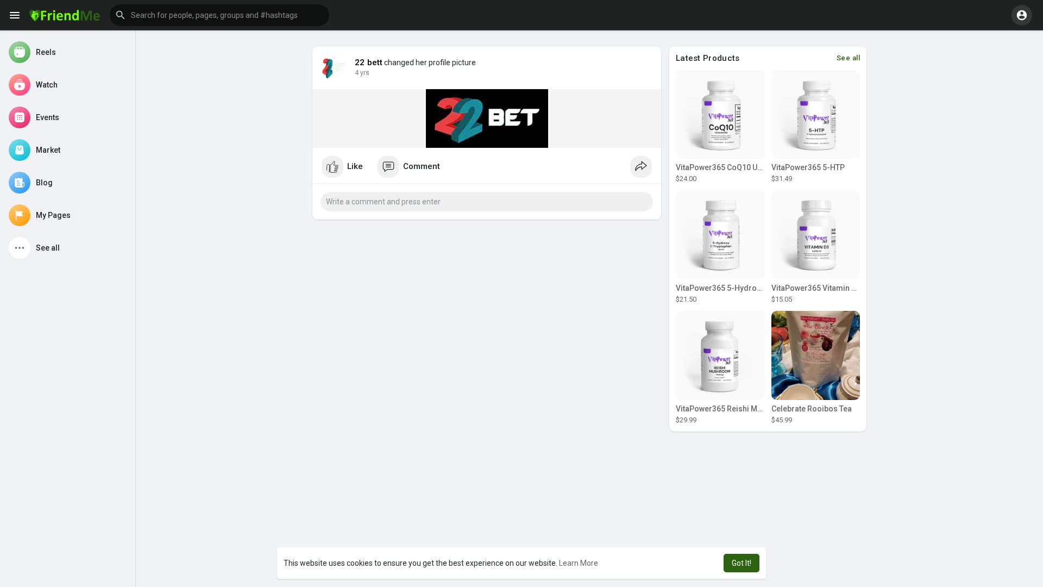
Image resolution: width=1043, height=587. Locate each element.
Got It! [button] (741, 563)
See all (848, 58)
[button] (219, 15)
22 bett (368, 62)
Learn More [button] (578, 563)
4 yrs (362, 73)
